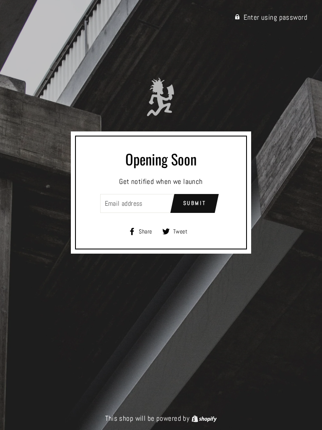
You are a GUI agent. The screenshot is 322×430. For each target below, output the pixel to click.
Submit (194, 203)
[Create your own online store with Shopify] (204, 418)
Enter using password (276, 17)
